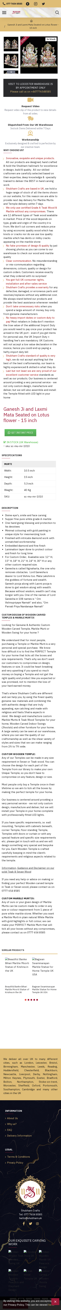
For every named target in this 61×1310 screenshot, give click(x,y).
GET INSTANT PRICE (22, 432)
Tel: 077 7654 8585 (30, 1214)
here (51, 1304)
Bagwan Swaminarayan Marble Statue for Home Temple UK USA (44, 989)
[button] (11, 37)
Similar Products (13, 950)
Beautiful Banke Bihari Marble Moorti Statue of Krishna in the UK (17, 989)
